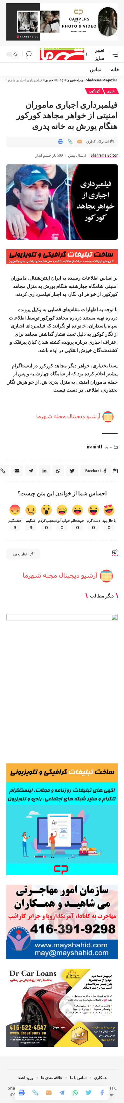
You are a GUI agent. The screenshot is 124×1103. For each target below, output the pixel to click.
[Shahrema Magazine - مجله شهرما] (62, 54)
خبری (110, 91)
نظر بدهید (20, 554)
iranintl (94, 446)
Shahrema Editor (104, 155)
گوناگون (94, 91)
